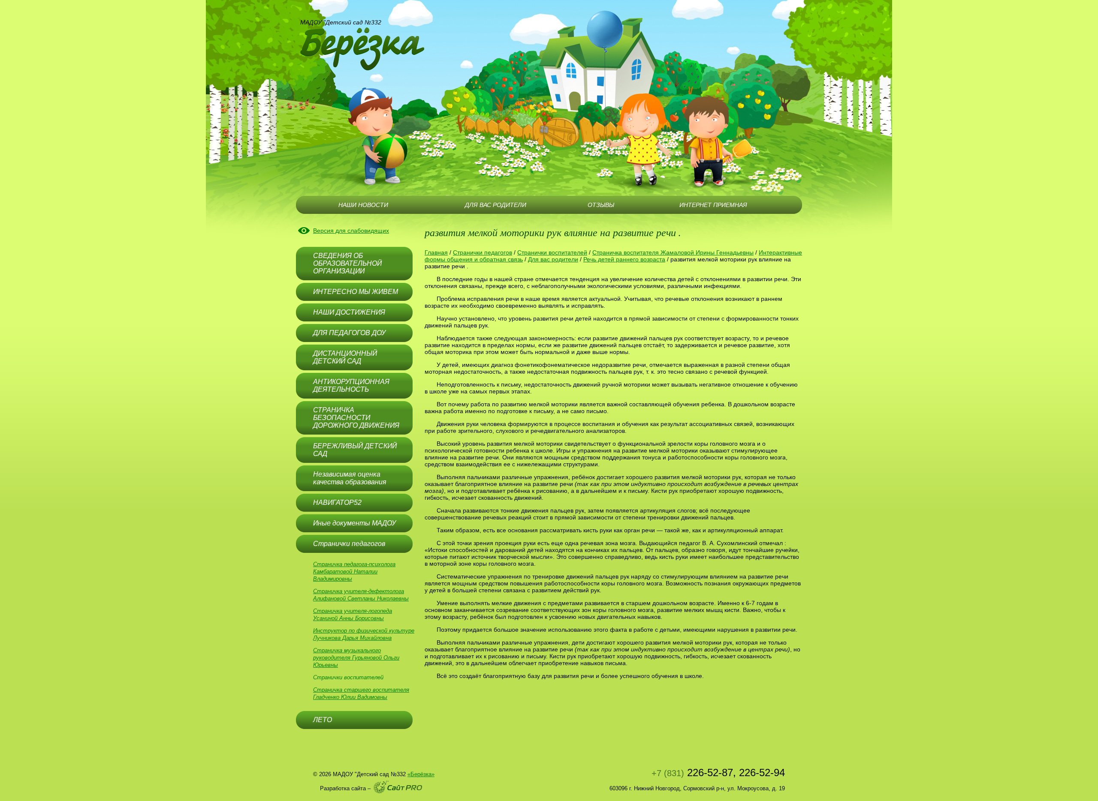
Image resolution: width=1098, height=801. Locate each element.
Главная (436, 252)
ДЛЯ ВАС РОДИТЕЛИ (495, 204)
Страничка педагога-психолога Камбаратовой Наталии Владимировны (354, 571)
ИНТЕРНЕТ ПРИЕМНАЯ (713, 204)
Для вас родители (553, 259)
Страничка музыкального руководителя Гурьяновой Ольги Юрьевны (356, 657)
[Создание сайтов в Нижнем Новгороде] (398, 787)
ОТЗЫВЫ (601, 204)
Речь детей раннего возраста (624, 259)
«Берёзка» (420, 774)
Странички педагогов (482, 252)
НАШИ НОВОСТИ (363, 204)
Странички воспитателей (348, 677)
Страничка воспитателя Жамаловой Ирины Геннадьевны (673, 252)
